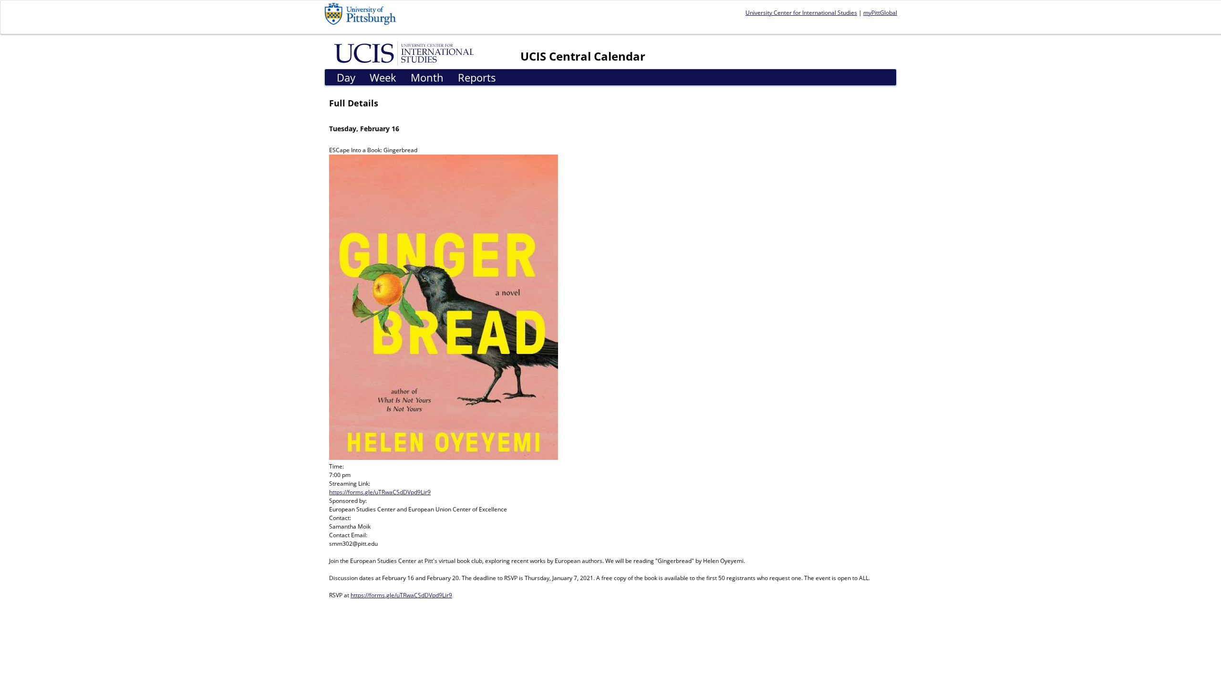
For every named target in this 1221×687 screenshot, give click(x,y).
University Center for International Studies (801, 13)
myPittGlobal (880, 13)
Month (427, 77)
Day (346, 77)
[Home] (405, 52)
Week (383, 77)
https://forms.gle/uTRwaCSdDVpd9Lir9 (380, 492)
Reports (477, 77)
